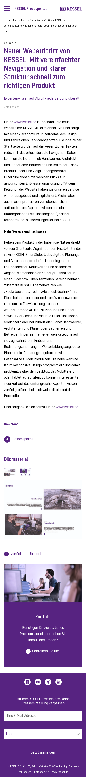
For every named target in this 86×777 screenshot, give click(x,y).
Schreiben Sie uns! (46, 651)
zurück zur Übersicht (27, 554)
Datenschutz (41, 772)
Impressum (24, 772)
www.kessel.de (25, 122)
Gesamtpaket (22, 439)
